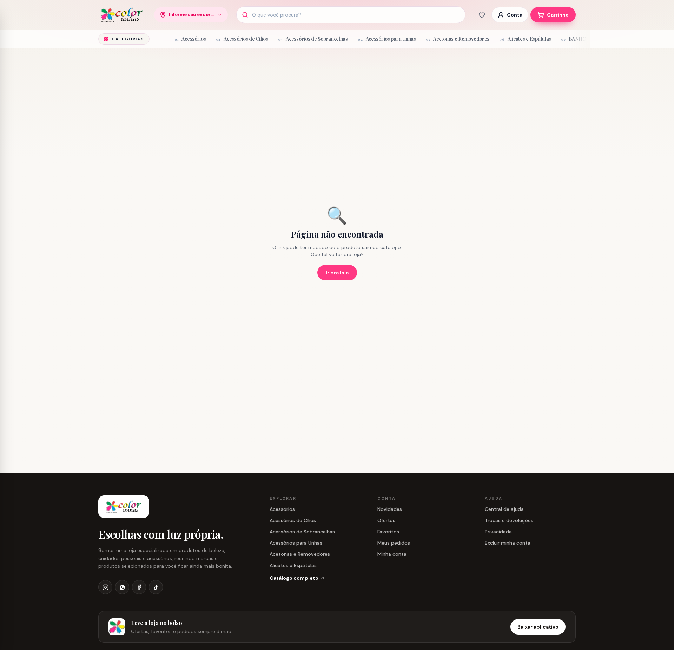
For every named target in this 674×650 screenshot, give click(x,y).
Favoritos (388, 531)
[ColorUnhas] (122, 14)
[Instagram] (105, 587)
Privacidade (498, 531)
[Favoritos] (481, 14)
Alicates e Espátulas (293, 565)
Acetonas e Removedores (300, 554)
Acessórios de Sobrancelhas (302, 531)
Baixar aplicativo (538, 627)
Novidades (389, 509)
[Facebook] (139, 587)
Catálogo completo (294, 578)
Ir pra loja (337, 272)
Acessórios (282, 509)
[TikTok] (156, 587)
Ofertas (386, 520)
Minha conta (392, 554)
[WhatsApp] (122, 587)
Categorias (128, 39)
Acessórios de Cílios (293, 520)
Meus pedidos (393, 543)
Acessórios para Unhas (296, 543)
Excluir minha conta (507, 543)
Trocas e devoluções (509, 520)
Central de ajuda (504, 509)
